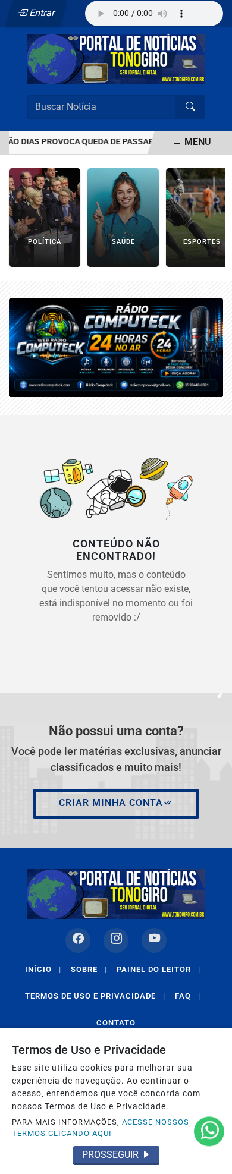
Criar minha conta (111, 802)
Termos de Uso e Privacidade (95, 996)
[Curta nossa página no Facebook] (77, 940)
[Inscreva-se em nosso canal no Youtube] (154, 940)
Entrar (41, 12)
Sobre (89, 969)
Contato (116, 1022)
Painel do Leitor (158, 969)
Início (43, 969)
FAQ (187, 996)
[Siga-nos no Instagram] (116, 940)
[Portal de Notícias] (116, 58)
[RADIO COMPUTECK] (116, 346)
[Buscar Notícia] (190, 107)
